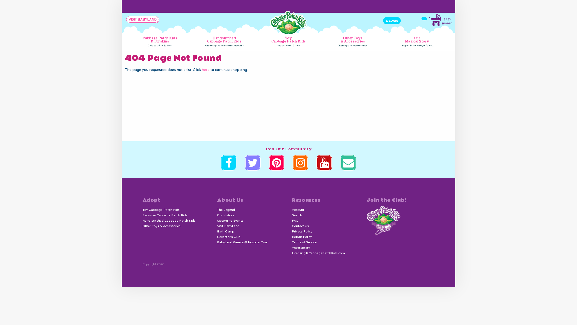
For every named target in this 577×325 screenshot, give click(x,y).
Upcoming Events (230, 221)
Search (297, 215)
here (206, 69)
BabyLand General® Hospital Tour (242, 242)
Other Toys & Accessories (353, 41)
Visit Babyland (143, 19)
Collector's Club (228, 237)
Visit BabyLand (228, 226)
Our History (225, 215)
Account (298, 210)
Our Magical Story (417, 41)
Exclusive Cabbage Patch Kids (165, 215)
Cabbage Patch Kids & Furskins (160, 41)
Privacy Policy (302, 231)
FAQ (295, 221)
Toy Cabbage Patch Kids (288, 41)
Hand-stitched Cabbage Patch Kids (168, 221)
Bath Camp (225, 231)
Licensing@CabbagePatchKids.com (318, 253)
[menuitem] (160, 42)
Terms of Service (304, 242)
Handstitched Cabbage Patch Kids (224, 41)
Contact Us (300, 226)
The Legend (226, 210)
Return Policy (302, 237)
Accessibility (301, 248)
